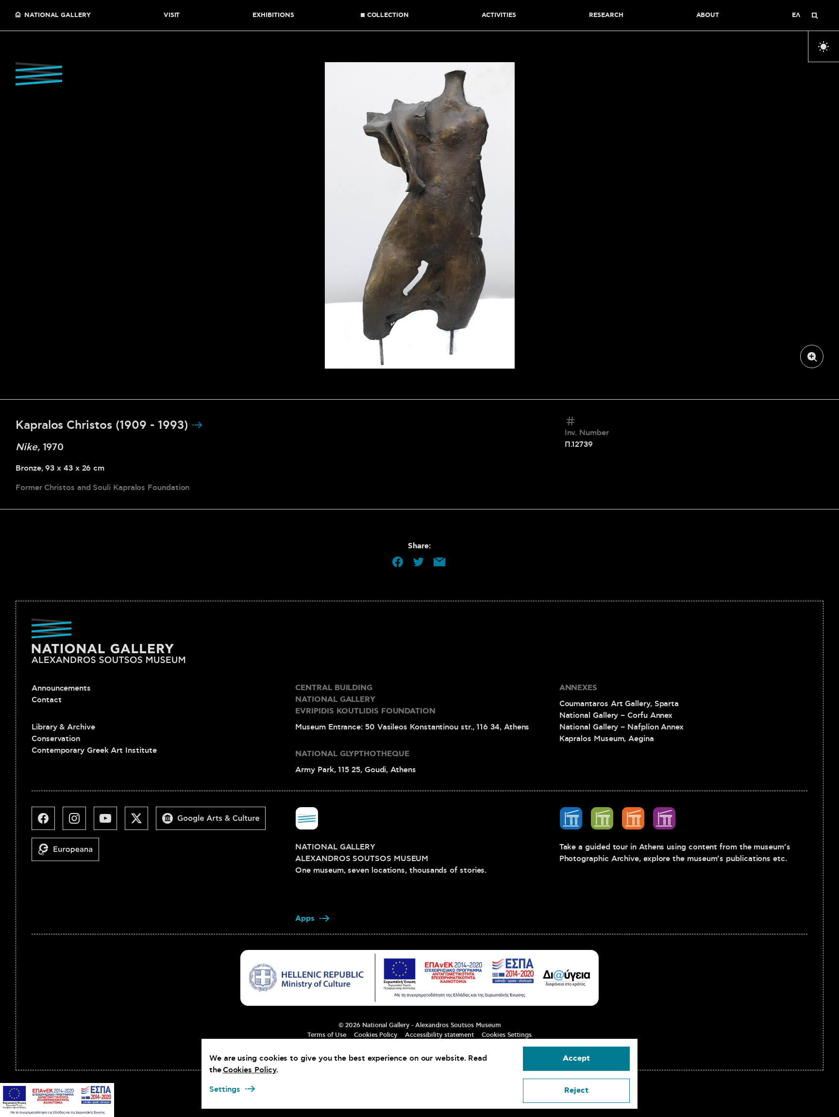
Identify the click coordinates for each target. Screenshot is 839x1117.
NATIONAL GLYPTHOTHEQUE (352, 754)
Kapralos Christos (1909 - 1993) (103, 425)
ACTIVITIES (499, 15)
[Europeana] (69, 853)
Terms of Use (326, 1035)
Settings (224, 1089)
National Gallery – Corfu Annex (616, 715)
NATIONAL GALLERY (57, 15)
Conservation (56, 739)
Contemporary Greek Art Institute (94, 750)
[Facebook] (47, 822)
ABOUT (708, 15)
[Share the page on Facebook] (397, 562)
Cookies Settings (507, 1035)
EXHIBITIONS (273, 15)
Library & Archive (63, 727)
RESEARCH (606, 15)
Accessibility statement (439, 1035)
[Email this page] (439, 562)
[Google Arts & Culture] (214, 822)
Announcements (61, 688)
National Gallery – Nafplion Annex (621, 727)
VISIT (172, 15)
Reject (576, 1090)
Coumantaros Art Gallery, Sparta (619, 704)
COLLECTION (388, 15)
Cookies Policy (375, 1035)
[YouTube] (109, 822)
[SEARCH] (815, 15)
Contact (46, 700)
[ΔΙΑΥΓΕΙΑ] (566, 977)
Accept (576, 1058)
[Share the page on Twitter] (418, 562)
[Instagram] (78, 822)
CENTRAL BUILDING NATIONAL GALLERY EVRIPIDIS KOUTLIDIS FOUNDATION (365, 699)
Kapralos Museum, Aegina (606, 739)
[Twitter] (140, 822)
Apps (305, 919)
